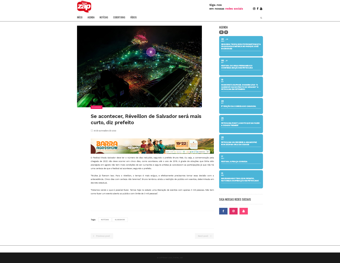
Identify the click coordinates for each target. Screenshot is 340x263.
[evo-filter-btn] (221, 32)
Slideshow (120, 220)
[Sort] (226, 32)
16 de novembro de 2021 (104, 130)
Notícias (105, 220)
